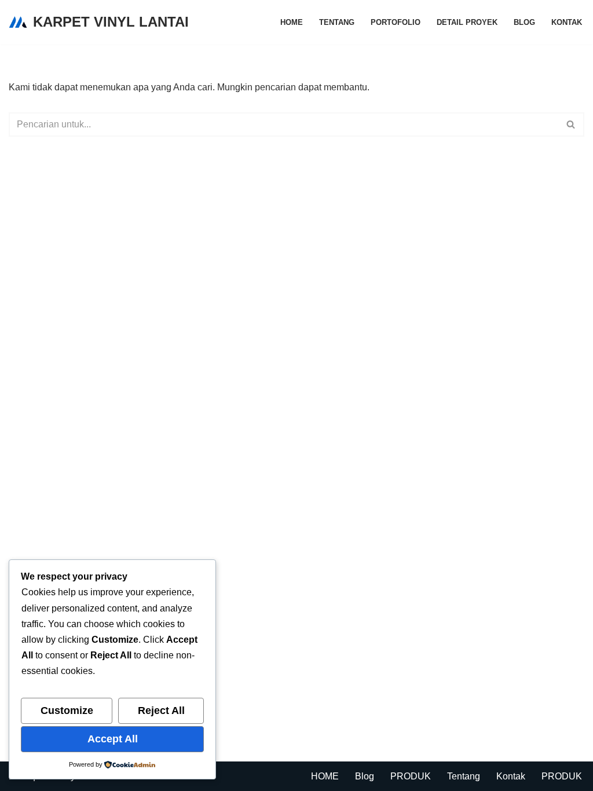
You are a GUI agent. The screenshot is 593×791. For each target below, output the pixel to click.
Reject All (161, 710)
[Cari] (571, 124)
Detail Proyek (467, 22)
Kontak (566, 22)
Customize (67, 710)
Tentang (336, 22)
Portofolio (395, 22)
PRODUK (410, 776)
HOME (291, 22)
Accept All (112, 739)
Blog (524, 22)
